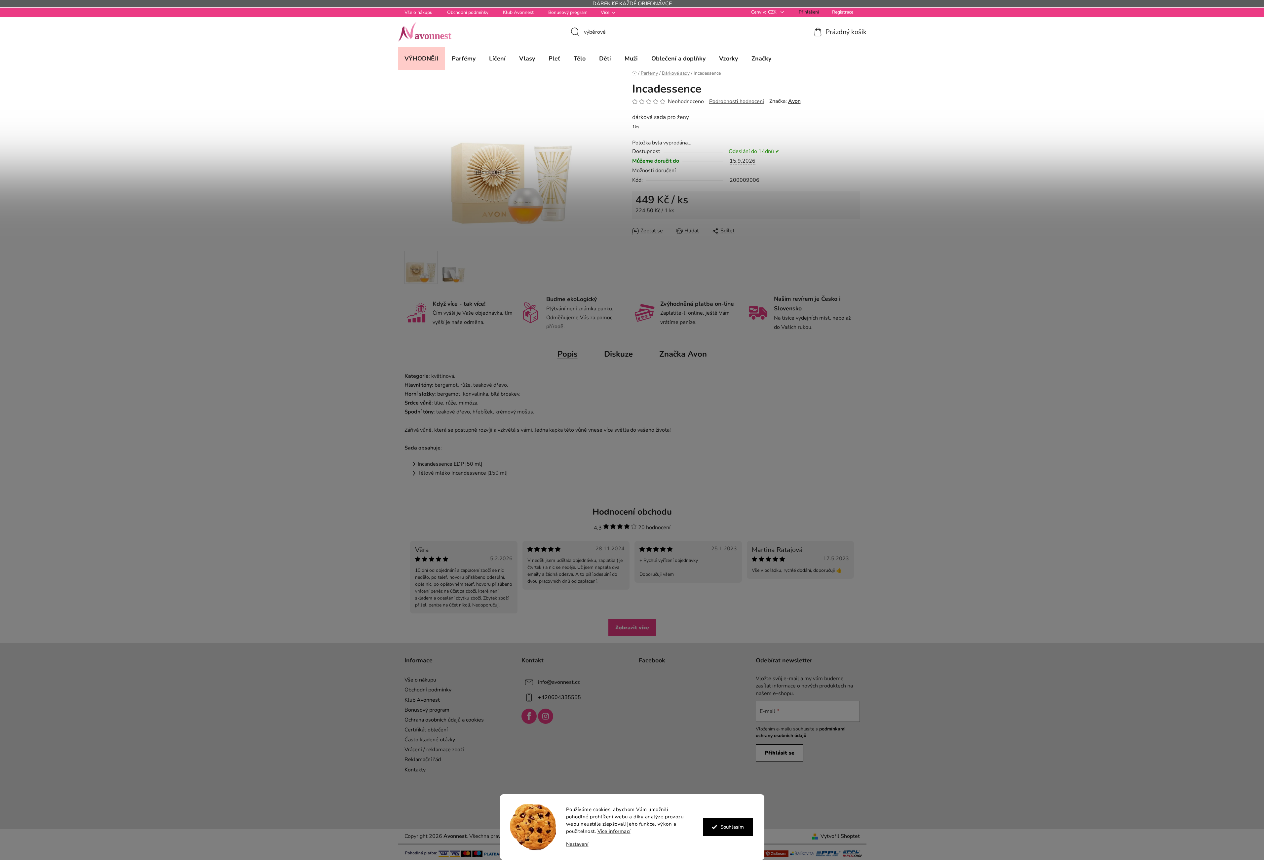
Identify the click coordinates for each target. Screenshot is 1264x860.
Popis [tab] (567, 354)
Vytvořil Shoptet (840, 836)
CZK (773, 12)
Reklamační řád (422, 759)
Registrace (842, 12)
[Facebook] (529, 716)
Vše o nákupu (418, 12)
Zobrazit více (632, 627)
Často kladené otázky (429, 739)
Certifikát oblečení (426, 729)
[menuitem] (421, 58)
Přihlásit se (779, 753)
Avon (794, 101)
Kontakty (415, 769)
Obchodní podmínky (467, 12)
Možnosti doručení (654, 170)
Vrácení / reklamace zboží (434, 749)
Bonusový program (568, 12)
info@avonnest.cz (559, 682)
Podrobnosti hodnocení (736, 101)
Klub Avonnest (518, 12)
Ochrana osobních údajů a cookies (444, 719)
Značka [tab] (683, 354)
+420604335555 (559, 697)
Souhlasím (732, 827)
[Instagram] (545, 716)
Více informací (614, 831)
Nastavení (577, 844)
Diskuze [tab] (618, 354)
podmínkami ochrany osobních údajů (801, 732)
